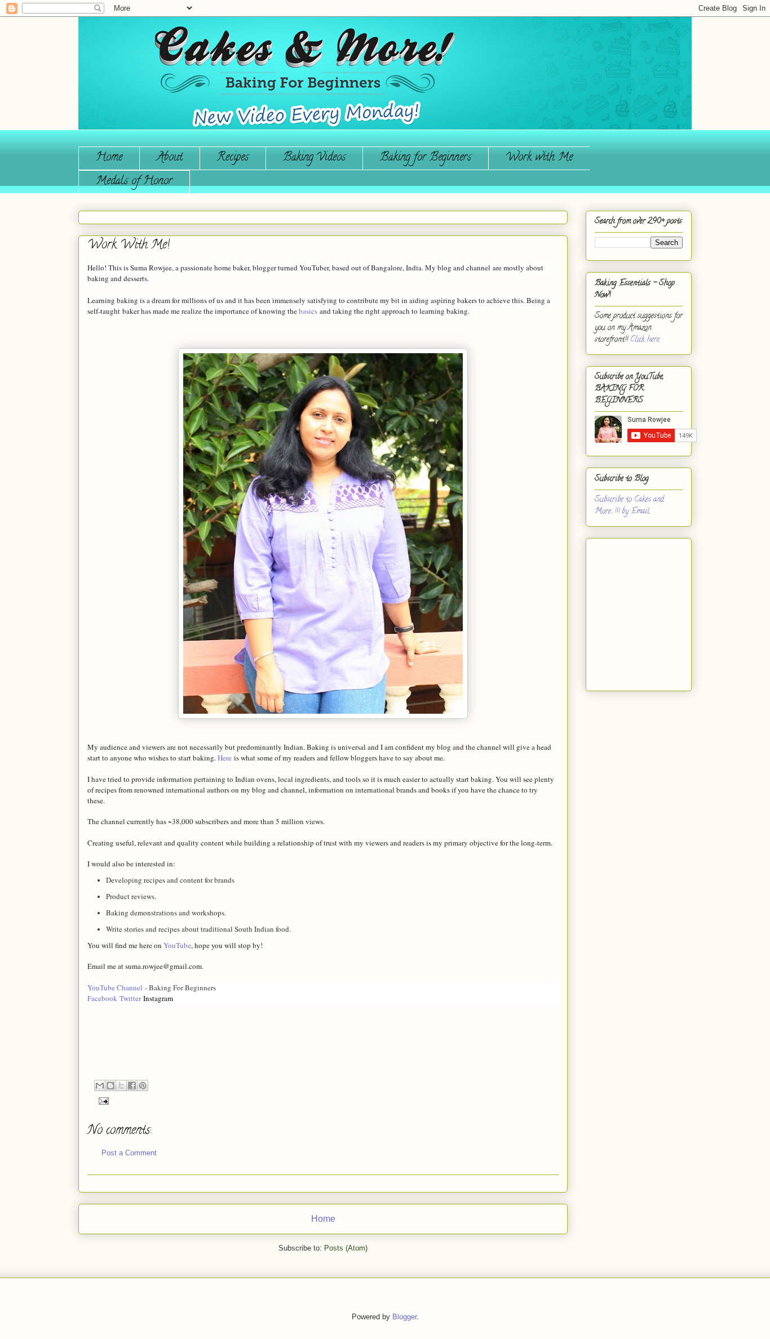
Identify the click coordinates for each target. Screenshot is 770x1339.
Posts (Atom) (346, 1248)
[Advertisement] (628, 610)
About (170, 158)
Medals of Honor (134, 181)
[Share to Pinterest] (142, 1085)
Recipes (233, 158)
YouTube (177, 945)
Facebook (102, 998)
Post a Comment (129, 1153)
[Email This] (99, 1085)
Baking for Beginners (425, 158)
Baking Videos (314, 158)
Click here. (645, 340)
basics (308, 311)
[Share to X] (121, 1085)
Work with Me (539, 158)
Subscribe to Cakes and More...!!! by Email (629, 506)
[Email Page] (102, 1100)
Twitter (130, 998)
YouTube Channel (116, 987)
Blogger (404, 1317)
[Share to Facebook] (132, 1085)
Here (225, 758)
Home (109, 158)
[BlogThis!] (110, 1085)
